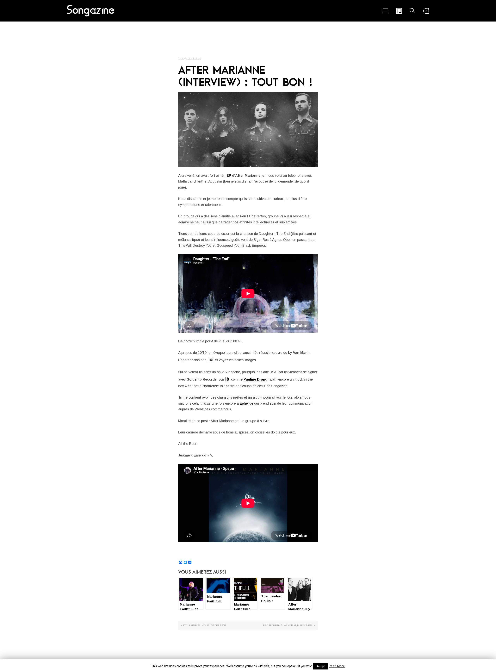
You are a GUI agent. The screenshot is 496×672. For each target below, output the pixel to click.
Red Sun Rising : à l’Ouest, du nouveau (288, 625)
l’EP (228, 175)
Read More (337, 666)
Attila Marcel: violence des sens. (205, 625)
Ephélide (246, 403)
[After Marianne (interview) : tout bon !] (248, 129)
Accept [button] (320, 666)
